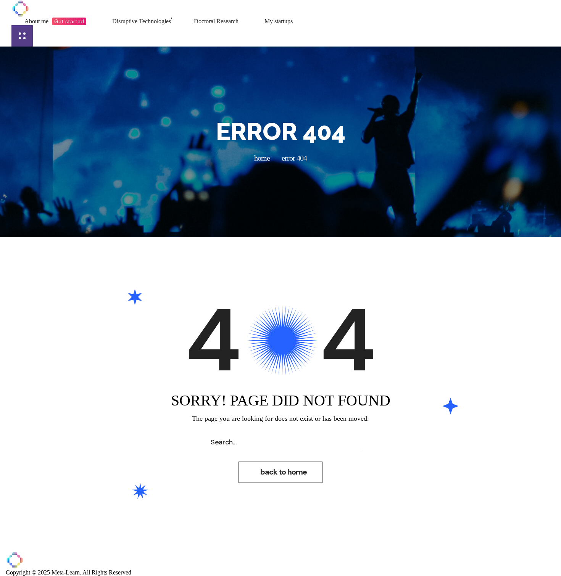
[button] (280, 472)
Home (262, 158)
